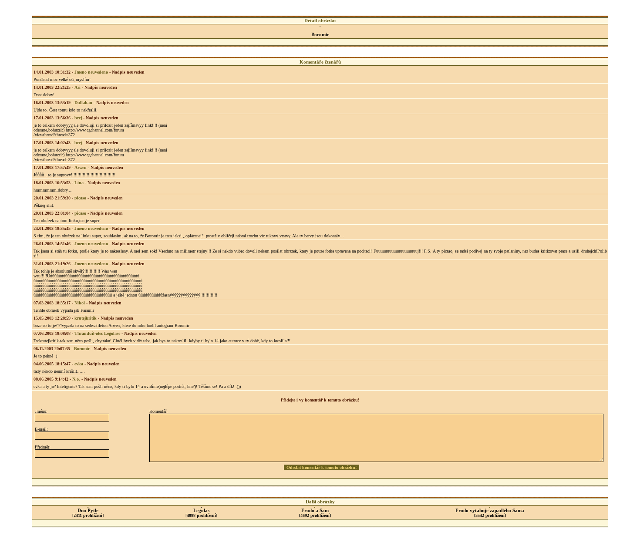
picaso (80, 198)
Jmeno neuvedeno (91, 72)
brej (78, 117)
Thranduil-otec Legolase (97, 333)
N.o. (76, 379)
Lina (79, 182)
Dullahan (83, 102)
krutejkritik (85, 318)
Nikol (79, 302)
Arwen (80, 167)
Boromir (82, 348)
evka (78, 363)
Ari (77, 87)
